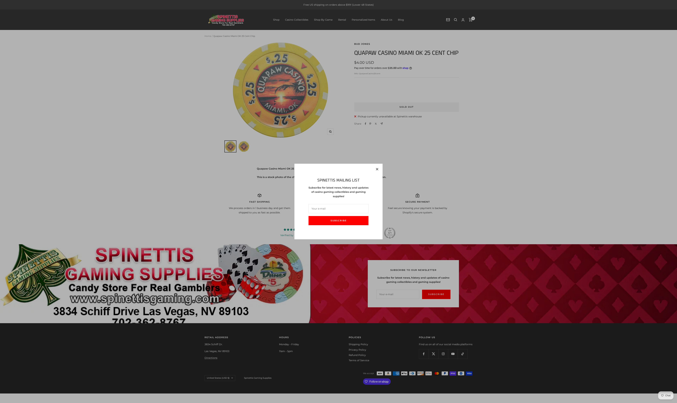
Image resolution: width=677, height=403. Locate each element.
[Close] (377, 169)
